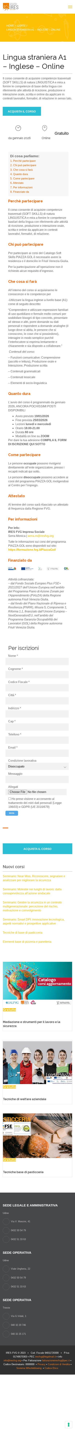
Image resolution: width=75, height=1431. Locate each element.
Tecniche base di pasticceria (23, 1172)
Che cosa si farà (23, 169)
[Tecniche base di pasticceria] (37, 1135)
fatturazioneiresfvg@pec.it (56, 1360)
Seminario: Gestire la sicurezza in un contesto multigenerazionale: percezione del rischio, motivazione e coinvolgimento (32, 906)
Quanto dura (20, 174)
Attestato (18, 182)
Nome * (13, 655)
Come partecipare (23, 178)
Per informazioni (22, 187)
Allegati (13, 786)
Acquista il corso (22, 111)
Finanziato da (21, 191)
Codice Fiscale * (18, 682)
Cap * (11, 721)
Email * (12, 747)
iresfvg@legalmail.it (45, 1356)
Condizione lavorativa (22, 760)
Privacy (42, 1364)
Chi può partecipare (24, 165)
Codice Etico (52, 1368)
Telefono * (14, 734)
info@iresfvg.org (12, 1360)
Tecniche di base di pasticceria (22, 932)
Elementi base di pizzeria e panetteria (27, 941)
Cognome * (15, 668)
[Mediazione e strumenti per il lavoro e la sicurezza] (37, 984)
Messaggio (15, 773)
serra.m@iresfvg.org (41, 535)
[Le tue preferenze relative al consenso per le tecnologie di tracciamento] (68, 1424)
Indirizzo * (14, 708)
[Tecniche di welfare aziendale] (37, 1062)
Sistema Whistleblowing (29, 1368)
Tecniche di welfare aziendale (24, 1099)
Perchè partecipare (24, 160)
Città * (12, 695)
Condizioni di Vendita (59, 1364)
